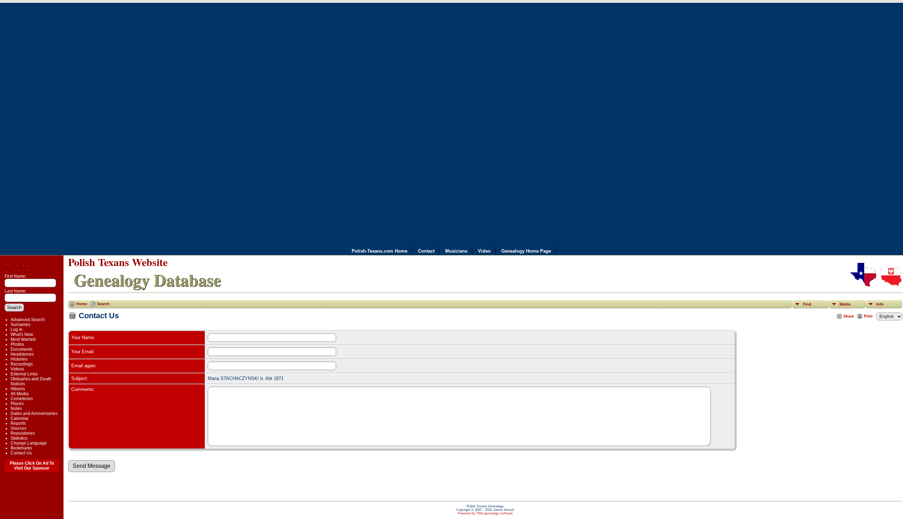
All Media (20, 393)
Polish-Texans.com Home (379, 250)
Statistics (19, 438)
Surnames (20, 324)
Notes (16, 408)
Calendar (20, 418)
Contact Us (21, 453)
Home (81, 304)
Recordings (22, 364)
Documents (21, 349)
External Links (24, 374)
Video (484, 250)
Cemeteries (22, 398)
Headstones (22, 354)
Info (880, 304)
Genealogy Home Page (526, 250)
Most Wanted (23, 339)
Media (845, 304)
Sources (18, 428)
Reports (18, 423)
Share (848, 316)
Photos (17, 344)
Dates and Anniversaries (34, 413)
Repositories (23, 433)
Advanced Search (28, 319)
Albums (18, 388)
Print (868, 316)
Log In (17, 329)
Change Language (29, 443)
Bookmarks (21, 448)
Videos (17, 369)
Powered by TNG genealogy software (485, 513)
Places (17, 403)
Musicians (456, 250)
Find (807, 304)
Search (18, 264)
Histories (19, 359)
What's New (22, 334)
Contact (426, 250)
